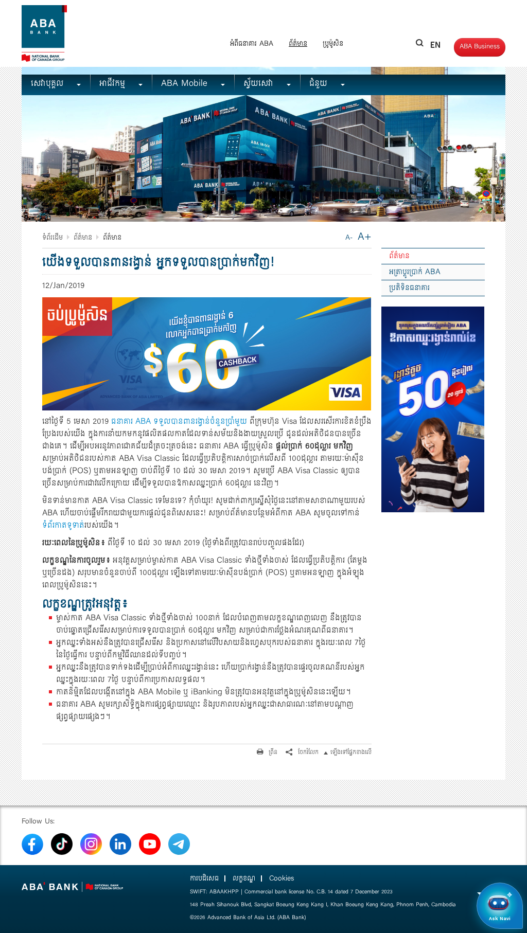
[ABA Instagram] (91, 843)
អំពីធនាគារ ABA (251, 43)
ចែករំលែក (307, 752)
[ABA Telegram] (179, 843)
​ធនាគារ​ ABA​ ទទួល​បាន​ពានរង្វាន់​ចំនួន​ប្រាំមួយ (179, 421)
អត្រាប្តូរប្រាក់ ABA (415, 272)
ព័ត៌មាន (298, 43)
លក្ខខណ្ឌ (244, 878)
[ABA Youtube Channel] (150, 843)
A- (349, 237)
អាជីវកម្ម (113, 84)
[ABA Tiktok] (62, 843)
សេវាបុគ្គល (48, 84)
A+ (365, 237)
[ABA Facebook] (32, 843)
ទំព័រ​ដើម (52, 237)
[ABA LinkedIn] (120, 843)
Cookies (281, 878)
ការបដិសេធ (204, 878)
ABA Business (480, 46)
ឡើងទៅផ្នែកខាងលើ (351, 752)
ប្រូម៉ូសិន (333, 43)
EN (436, 44)
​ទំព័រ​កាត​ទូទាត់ (63, 525)
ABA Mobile (185, 84)
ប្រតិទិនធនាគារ (409, 288)
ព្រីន (272, 752)
